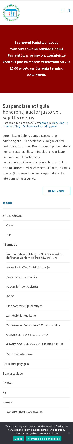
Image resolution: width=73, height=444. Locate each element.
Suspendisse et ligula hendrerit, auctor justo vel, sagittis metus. (32, 112)
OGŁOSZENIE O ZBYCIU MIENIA (27, 335)
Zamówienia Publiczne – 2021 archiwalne (33, 325)
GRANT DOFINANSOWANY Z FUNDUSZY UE (35, 344)
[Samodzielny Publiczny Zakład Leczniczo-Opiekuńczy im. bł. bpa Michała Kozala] (11, 13)
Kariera (7, 402)
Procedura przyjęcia (16, 364)
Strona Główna (12, 216)
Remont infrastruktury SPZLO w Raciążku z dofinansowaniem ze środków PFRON (34, 256)
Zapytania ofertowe (19, 354)
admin (44, 123)
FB (4, 393)
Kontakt (8, 383)
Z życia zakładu (13, 373)
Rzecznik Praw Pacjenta (22, 286)
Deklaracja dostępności (21, 277)
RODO (10, 296)
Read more (59, 192)
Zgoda (18, 438)
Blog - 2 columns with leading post (35, 126)
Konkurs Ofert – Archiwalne (24, 412)
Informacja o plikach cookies (43, 438)
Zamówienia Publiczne (21, 315)
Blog (54, 123)
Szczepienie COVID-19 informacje (28, 267)
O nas (10, 225)
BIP (8, 235)
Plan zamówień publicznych (24, 306)
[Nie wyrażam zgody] (68, 433)
